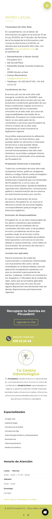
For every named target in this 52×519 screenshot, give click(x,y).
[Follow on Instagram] (28, 515)
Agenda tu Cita (26, 322)
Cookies (33, 499)
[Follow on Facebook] (24, 515)
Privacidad (21, 499)
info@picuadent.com (17, 78)
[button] (47, 5)
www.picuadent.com (24, 49)
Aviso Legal (9, 499)
